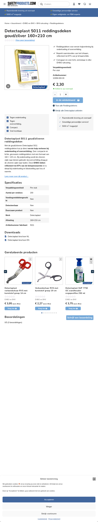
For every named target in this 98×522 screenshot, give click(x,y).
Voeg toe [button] (11, 308)
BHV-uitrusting (42, 23)
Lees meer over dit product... (16, 176)
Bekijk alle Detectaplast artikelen (68, 110)
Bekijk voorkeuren (49, 514)
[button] (94, 479)
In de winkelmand (65, 100)
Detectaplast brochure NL (18, 236)
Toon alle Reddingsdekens (66, 106)
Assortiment (16, 23)
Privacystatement (54, 519)
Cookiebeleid (42, 519)
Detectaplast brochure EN (18, 240)
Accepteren (49, 499)
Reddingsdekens (57, 23)
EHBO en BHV (29, 23)
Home (7, 23)
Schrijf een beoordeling (79, 317)
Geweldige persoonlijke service (65, 11)
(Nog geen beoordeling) (25, 40)
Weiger (49, 506)
